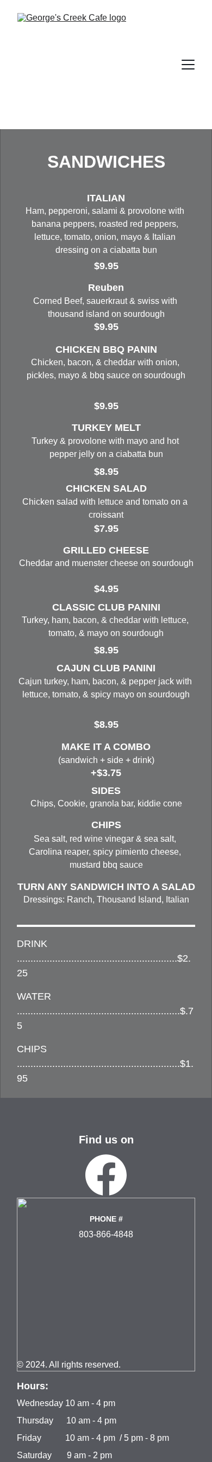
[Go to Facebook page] (106, 1175)
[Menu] (188, 64)
